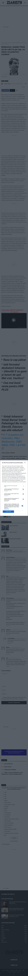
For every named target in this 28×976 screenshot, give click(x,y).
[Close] (25, 463)
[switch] (23, 489)
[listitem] (14, 486)
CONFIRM (8, 511)
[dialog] (14, 488)
